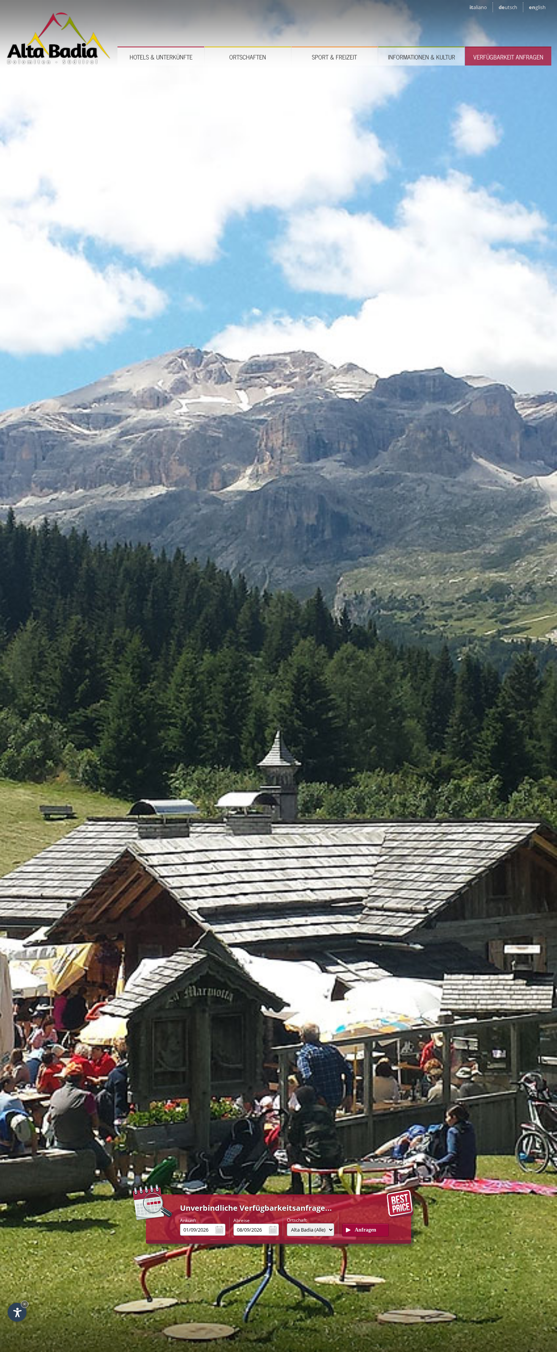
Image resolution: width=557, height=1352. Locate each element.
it (478, 7)
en (537, 7)
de (508, 7)
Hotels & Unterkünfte (161, 57)
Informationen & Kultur (421, 57)
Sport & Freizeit (334, 57)
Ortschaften (247, 57)
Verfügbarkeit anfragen (508, 57)
